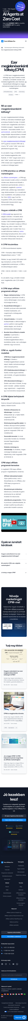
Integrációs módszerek (7, 873)
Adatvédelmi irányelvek (14, 1005)
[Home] (2, 47)
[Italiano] (16, 994)
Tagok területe (21, 868)
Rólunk (7, 886)
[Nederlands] (19, 994)
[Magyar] (13, 994)
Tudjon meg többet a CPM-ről (7, 626)
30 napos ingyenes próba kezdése (14, 816)
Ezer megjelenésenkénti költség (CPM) (11, 49)
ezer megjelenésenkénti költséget (14, 141)
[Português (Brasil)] (25, 994)
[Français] (11, 994)
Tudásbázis (21, 865)
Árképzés (7, 866)
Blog (21, 886)
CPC (9, 197)
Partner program (7, 896)
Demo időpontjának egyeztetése (14, 820)
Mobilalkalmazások (7, 876)
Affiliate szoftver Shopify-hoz (14, 912)
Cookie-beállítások (14, 1009)
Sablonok (21, 889)
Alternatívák (7, 879)
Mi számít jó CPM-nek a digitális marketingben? (10, 564)
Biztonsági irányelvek (21, 1003)
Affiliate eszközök (14, 925)
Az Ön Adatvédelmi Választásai (15, 1011)
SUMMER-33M (13, 23)
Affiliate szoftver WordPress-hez (14, 918)
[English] (5, 994)
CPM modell (6, 214)
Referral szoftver (14, 922)
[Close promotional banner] (26, 2)
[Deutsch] (2, 994)
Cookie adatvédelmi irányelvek (11, 1007)
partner (19, 187)
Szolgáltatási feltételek (7, 1003)
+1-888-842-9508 (8, 950)
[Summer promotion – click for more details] (14, 19)
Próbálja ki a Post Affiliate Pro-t (18, 626)
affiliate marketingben (10, 177)
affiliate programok (18, 609)
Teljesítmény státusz (21, 875)
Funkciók (7, 869)
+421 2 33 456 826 (8, 947)
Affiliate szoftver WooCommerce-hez (14, 915)
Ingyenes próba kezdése (14, 932)
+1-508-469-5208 (8, 953)
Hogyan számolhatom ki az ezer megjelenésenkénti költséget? (10, 555)
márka (21, 231)
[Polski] (22, 994)
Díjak (7, 889)
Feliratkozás (14, 979)
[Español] (8, 994)
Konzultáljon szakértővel (14, 936)
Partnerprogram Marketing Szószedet (14, 47)
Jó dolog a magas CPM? (8, 572)
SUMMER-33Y (9, 25)
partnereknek (5, 132)
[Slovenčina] (2, 996)
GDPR (23, 1007)
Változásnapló (20, 872)
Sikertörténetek (7, 893)
